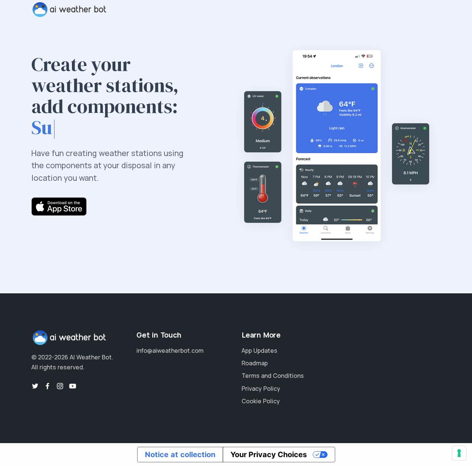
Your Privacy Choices (268, 454)
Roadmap (255, 363)
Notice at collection (180, 454)
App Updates (259, 350)
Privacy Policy (261, 388)
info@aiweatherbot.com (170, 350)
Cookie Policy (261, 401)
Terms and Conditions (273, 376)
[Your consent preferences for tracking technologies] (459, 453)
